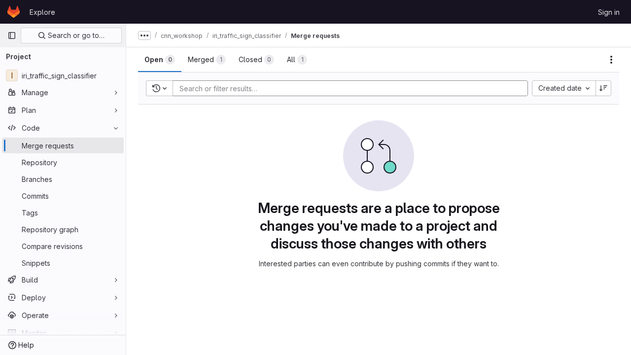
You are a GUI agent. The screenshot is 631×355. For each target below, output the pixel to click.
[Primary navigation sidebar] (12, 35)
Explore (42, 12)
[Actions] (611, 60)
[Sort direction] (603, 88)
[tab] (159, 59)
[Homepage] (13, 12)
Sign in (609, 12)
